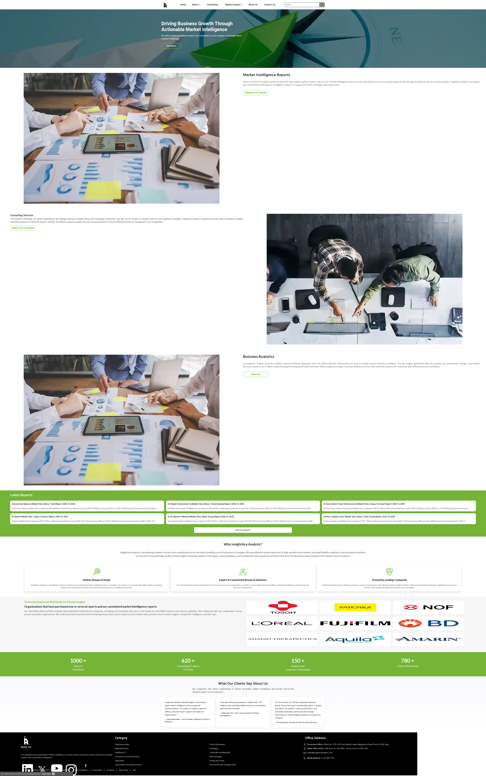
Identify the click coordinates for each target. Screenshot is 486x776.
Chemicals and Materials (220, 752)
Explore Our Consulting (23, 228)
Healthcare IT (121, 752)
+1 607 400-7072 (327, 758)
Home (183, 4)
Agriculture (119, 761)
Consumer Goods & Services (127, 756)
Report (195, 4)
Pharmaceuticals (122, 744)
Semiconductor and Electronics (128, 765)
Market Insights (232, 4)
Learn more (46, 774)
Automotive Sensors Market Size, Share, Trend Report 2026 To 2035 (43, 504)
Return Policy (123, 770)
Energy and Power (217, 761)
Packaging (214, 748)
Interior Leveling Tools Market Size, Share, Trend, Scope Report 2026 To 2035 (359, 516)
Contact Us (269, 4)
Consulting (212, 4)
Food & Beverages (217, 744)
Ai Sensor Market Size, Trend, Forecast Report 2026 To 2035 (40, 516)
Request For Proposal (255, 92)
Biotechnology (216, 756)
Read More (171, 46)
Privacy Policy (97, 770)
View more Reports (243, 530)
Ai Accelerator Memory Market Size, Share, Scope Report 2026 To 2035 (201, 516)
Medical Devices (121, 748)
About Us (253, 4)
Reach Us (255, 374)
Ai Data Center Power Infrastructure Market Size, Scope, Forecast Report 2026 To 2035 (364, 504)
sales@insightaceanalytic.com (320, 753)
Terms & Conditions (81, 770)
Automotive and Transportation (223, 765)
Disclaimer (110, 770)
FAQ (134, 770)
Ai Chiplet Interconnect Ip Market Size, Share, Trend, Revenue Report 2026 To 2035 (206, 504)
